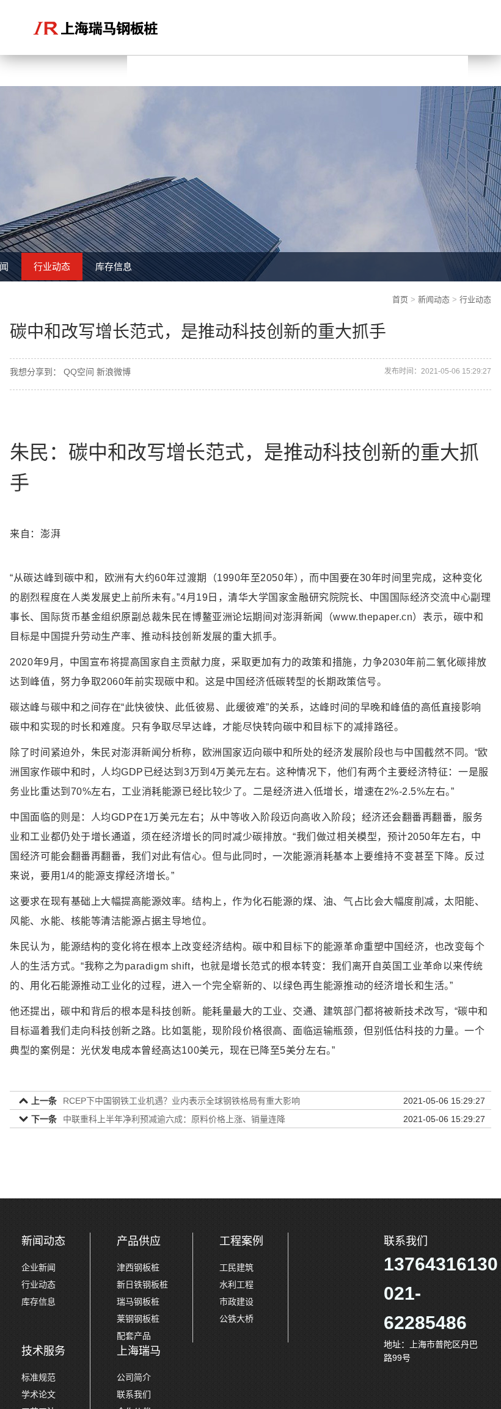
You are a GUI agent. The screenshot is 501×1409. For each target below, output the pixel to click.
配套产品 (134, 1336)
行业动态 (52, 266)
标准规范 (38, 1377)
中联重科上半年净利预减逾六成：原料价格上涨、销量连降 (174, 1119)
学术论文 (38, 1394)
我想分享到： (35, 372)
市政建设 (236, 1301)
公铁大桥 (236, 1319)
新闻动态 (434, 299)
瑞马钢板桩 (138, 1301)
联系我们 (134, 1394)
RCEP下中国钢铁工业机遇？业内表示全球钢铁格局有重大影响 (181, 1101)
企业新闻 (38, 1267)
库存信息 (113, 266)
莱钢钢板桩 (138, 1319)
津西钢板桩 (138, 1267)
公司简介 (134, 1377)
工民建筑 (236, 1267)
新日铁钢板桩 (142, 1284)
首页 (400, 299)
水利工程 (236, 1284)
